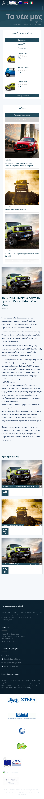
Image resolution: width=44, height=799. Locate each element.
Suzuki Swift (23, 53)
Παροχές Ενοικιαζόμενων (12, 659)
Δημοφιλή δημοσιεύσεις (22, 119)
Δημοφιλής (22, 44)
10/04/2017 (5, 308)
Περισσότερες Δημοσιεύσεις (22, 261)
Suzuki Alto (22, 82)
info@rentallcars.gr (8, 641)
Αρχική (36, 22)
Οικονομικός (22, 48)
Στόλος (6, 655)
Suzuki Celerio (24, 68)
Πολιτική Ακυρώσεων (11, 666)
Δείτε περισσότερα (22, 96)
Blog (41, 22)
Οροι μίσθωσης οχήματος (12, 663)
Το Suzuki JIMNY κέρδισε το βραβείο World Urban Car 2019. (26, 24)
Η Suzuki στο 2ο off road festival (15, 210)
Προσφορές (22, 40)
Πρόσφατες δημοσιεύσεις (22, 115)
